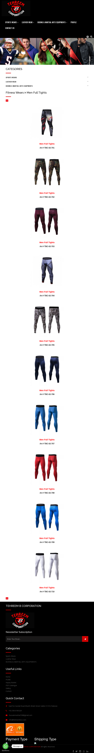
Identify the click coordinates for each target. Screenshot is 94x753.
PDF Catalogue (11, 685)
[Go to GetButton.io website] (5, 750)
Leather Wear (11, 81)
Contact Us (9, 28)
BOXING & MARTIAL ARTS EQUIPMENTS (19, 86)
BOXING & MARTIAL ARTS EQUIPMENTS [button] (51, 22)
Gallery (8, 688)
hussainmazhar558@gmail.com (20, 715)
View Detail (48, 107)
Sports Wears (11, 77)
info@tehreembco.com (17, 720)
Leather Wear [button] (27, 22)
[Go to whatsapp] (5, 746)
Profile (74, 22)
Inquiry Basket (11, 682)
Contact (9, 691)
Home (8, 677)
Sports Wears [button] (11, 22)
